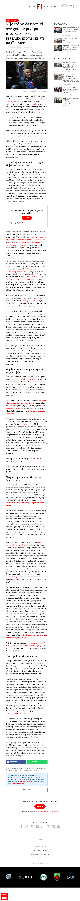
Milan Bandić (12, 768)
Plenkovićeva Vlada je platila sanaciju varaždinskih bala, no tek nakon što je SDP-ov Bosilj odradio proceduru (70, 78)
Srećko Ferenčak (19, 770)
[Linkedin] (53, 826)
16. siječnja (24, 424)
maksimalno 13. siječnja (14, 408)
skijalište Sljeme (23, 768)
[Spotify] (77, 7)
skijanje (32, 768)
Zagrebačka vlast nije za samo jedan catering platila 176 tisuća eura (70, 47)
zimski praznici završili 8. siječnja (29, 646)
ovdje (35, 104)
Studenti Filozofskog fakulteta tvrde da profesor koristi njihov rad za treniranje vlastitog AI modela (69, 66)
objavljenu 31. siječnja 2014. (29, 379)
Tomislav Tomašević (32, 770)
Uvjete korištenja (27, 223)
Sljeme (37, 768)
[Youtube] (71, 5)
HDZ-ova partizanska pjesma (69, 39)
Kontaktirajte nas (40, 847)
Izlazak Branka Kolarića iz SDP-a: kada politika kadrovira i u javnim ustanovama (70, 30)
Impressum (40, 839)
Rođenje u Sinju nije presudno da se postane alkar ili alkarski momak (70, 89)
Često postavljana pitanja (40, 855)
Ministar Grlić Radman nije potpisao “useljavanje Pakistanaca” (70, 100)
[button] (16, 762)
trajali (35, 458)
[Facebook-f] (62, 5)
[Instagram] (65, 5)
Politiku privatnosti (38, 223)
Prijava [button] (26, 218)
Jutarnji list (34, 300)
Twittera (14, 783)
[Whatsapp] (68, 5)
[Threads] (77, 5)
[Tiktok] (74, 5)
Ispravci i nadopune (40, 851)
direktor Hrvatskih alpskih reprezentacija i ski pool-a (25, 503)
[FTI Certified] (70, 877)
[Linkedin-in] (74, 7)
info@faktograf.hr (26, 781)
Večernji (25, 300)
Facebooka (21, 783)
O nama (40, 843)
